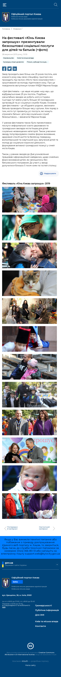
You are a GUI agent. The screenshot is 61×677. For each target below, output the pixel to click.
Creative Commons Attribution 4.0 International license (29, 654)
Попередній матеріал (12, 528)
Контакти (40, 626)
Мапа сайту (30, 665)
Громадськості (43, 606)
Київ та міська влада (46, 621)
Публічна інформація (47, 610)
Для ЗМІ (39, 615)
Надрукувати (50, 173)
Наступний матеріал (44, 528)
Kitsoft (25, 661)
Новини (17, 29)
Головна (6, 29)
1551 (4, 607)
